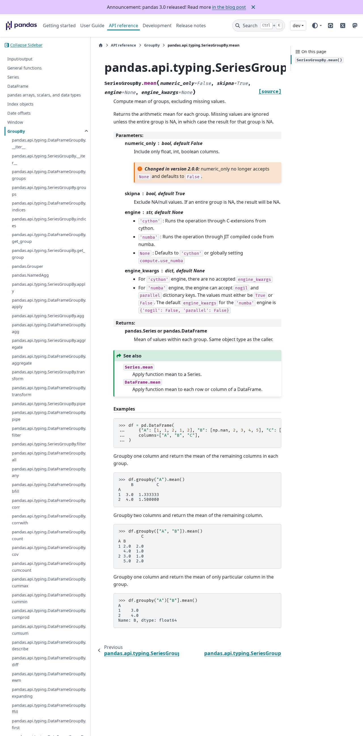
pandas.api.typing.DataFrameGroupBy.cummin (49, 598)
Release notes (191, 25)
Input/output (19, 59)
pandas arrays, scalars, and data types (44, 95)
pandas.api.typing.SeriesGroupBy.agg (48, 315)
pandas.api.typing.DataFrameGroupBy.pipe (49, 416)
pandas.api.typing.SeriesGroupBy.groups (49, 191)
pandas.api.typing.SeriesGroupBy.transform (48, 375)
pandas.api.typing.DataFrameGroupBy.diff (49, 661)
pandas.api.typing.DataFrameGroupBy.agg (49, 328)
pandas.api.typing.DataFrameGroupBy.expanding (49, 693)
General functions (24, 68)
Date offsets (19, 113)
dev (296, 25)
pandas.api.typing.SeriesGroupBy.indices (49, 222)
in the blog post (229, 7)
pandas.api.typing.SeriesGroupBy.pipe (48, 403)
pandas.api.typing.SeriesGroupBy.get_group (48, 254)
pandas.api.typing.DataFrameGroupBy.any (49, 472)
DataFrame (17, 86)
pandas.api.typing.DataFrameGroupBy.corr (49, 504)
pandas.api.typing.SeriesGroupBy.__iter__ (48, 159)
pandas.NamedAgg (30, 275)
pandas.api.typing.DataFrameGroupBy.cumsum (49, 630)
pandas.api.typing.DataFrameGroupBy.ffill (49, 709)
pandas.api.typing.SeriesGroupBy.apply (48, 287)
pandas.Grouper (27, 266)
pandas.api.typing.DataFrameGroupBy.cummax (49, 583)
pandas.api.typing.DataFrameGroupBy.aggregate (49, 360)
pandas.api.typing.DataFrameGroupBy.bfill (49, 488)
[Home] (100, 45)
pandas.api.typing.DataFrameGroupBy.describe (49, 646)
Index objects (20, 104)
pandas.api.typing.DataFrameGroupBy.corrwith (49, 519)
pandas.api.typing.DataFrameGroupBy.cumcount (49, 567)
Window (15, 122)
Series (13, 77)
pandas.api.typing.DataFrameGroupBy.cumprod (49, 614)
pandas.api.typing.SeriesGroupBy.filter (49, 444)
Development (157, 25)
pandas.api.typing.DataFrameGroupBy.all (49, 456)
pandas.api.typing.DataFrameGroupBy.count (49, 535)
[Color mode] (316, 25)
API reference (123, 25)
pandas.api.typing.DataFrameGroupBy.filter (49, 432)
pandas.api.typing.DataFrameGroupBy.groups (49, 175)
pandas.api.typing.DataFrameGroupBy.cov (49, 551)
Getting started (59, 25)
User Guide (92, 25)
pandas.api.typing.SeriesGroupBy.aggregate (49, 344)
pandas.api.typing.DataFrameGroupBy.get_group (49, 238)
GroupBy (16, 131)
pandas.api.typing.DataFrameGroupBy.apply (49, 303)
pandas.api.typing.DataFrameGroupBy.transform (49, 391)
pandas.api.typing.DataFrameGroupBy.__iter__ (49, 144)
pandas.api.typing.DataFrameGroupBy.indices (49, 207)
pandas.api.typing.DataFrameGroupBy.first (49, 724)
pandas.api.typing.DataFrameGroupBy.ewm (49, 677)
